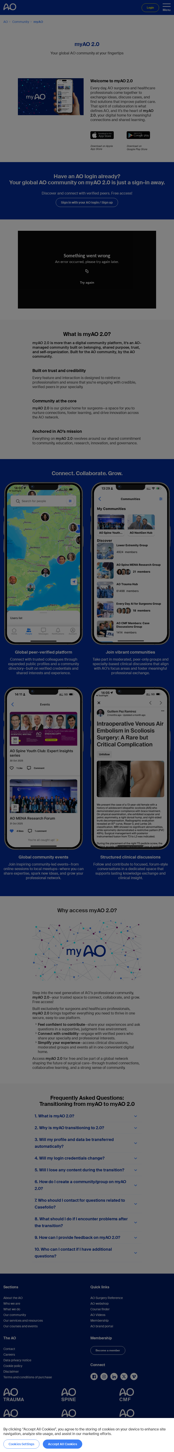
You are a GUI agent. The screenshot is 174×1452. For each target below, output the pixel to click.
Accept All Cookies (62, 1444)
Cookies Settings (21, 1444)
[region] (87, 1435)
